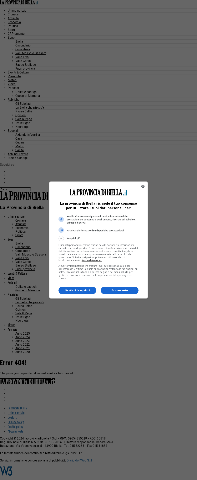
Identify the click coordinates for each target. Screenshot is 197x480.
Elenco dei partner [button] (92, 260)
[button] (98, 238)
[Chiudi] (143, 186)
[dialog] (98, 240)
